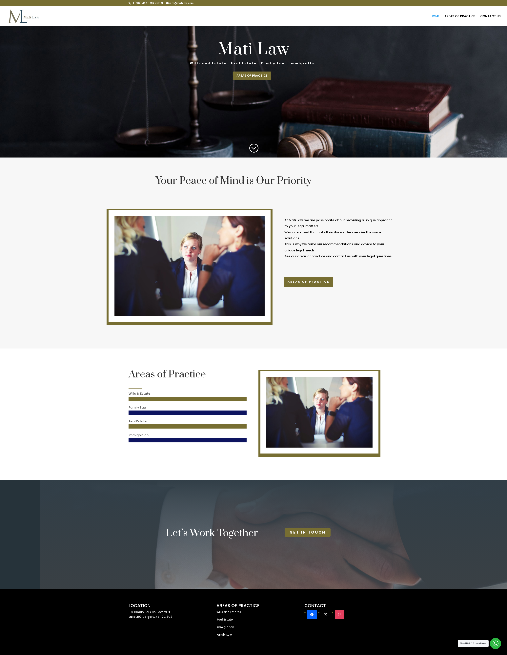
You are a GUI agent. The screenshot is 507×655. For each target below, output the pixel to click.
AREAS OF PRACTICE (459, 16)
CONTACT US (490, 16)
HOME (435, 16)
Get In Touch (308, 532)
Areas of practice (309, 282)
